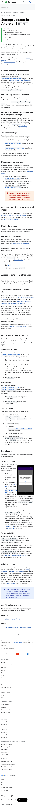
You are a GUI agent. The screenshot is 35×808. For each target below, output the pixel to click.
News (2, 672)
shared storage (9, 526)
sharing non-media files (17, 572)
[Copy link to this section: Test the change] (14, 408)
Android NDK (4, 754)
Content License (18, 642)
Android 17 (4, 722)
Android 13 (4, 732)
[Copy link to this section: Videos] (8, 624)
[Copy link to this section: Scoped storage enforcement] (30, 71)
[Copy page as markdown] (24, 24)
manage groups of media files (20, 244)
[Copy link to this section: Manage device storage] (24, 162)
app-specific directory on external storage (13, 215)
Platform (4, 7)
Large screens (5, 704)
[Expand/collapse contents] (11, 29)
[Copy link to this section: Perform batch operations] (22, 236)
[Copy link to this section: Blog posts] (11, 616)
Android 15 (4, 727)
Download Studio (5, 752)
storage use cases (9, 62)
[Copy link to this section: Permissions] (14, 451)
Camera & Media (5, 692)
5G (2, 698)
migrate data (23, 126)
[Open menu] (2, 2)
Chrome (3, 782)
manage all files (10, 583)
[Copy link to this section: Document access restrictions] (31, 336)
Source (3, 670)
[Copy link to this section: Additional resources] (22, 605)
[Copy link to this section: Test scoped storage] (18, 133)
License (9, 796)
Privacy (3, 695)
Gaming (3, 684)
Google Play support (6, 766)
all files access (11, 528)
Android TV (4, 715)
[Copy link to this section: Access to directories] (19, 350)
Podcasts (3, 678)
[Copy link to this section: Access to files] (14, 382)
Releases (22, 12)
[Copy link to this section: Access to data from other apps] (3, 278)
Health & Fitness (5, 690)
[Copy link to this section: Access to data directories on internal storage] (8, 292)
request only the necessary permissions (14, 555)
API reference (4, 749)
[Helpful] (11, 16)
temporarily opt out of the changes (20, 80)
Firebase (3, 785)
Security (3, 667)
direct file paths (18, 260)
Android (3, 662)
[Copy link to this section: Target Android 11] (16, 533)
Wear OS (3, 707)
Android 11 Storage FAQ (11, 619)
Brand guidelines (16, 796)
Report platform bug (6, 761)
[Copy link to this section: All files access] (16, 564)
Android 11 (4, 737)
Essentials (15, 12)
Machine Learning (6, 687)
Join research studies (6, 769)
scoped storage (16, 124)
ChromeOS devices (6, 710)
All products (4, 790)
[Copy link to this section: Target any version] (16, 461)
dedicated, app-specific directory (18, 326)
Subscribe (22, 800)
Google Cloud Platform (7, 787)
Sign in (31, 2)
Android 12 (4, 735)
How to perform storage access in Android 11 (18, 627)
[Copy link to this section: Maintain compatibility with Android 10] (31, 95)
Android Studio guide (6, 744)
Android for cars (5, 712)
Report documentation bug (8, 764)
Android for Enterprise (7, 665)
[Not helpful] (14, 16)
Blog (2, 675)
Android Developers (6, 12)
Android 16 (4, 724)
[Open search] (23, 2)
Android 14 (4, 729)
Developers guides (6, 747)
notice (17, 591)
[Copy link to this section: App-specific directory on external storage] (10, 210)
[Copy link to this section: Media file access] (19, 226)
